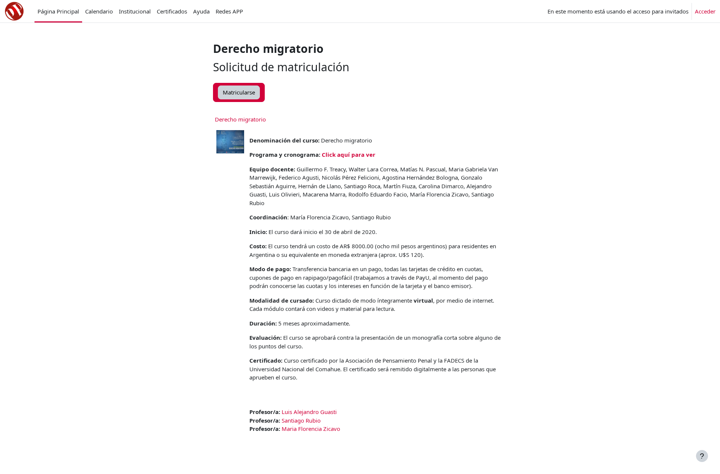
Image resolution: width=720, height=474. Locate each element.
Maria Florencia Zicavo (311, 428)
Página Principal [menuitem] (58, 11)
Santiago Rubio (301, 420)
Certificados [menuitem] (172, 11)
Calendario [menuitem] (99, 11)
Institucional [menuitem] (135, 11)
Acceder (705, 11)
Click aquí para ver (348, 154)
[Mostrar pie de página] (702, 456)
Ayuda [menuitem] (201, 11)
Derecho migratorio (240, 119)
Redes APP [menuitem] (229, 11)
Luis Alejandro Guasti (309, 412)
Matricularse (239, 92)
